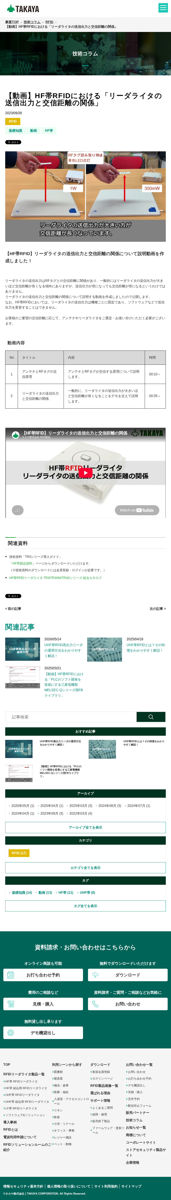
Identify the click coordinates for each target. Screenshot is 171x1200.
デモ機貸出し (137, 1085)
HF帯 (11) (66, 892)
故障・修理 (99, 1114)
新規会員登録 (101, 1071)
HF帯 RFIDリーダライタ (21, 1081)
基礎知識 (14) (22, 892)
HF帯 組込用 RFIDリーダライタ (26, 1088)
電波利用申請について (20, 1137)
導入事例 (10, 1122)
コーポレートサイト (141, 1142)
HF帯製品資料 (22, 563)
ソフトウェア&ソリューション (25, 1115)
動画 (33, 130)
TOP (6, 1064)
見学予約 (134, 1099)
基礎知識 (15, 130)
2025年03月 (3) (80, 806)
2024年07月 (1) (138, 806)
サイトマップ (131, 1186)
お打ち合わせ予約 (139, 1078)
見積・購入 (135, 1092)
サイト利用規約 (106, 1186)
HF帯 (49, 130)
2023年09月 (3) (51, 813)
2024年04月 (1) (22, 813)
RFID (13, 121)
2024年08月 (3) (109, 806)
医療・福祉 (61, 1092)
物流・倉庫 (61, 1085)
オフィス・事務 (64, 1130)
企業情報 (132, 1162)
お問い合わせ (137, 1071)
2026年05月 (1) (22, 806)
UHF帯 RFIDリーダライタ (22, 1094)
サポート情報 (100, 1100)
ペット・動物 (63, 1144)
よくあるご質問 (102, 1107)
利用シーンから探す (67, 1064)
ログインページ (102, 1078)
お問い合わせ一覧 (139, 1064)
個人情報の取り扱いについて (69, 1186)
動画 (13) (45, 892)
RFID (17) (19, 853)
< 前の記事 (13, 608)
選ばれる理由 (100, 1093)
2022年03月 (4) (80, 813)
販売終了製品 (101, 1121)
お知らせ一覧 (136, 1127)
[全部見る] (85, 906)
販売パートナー (137, 1112)
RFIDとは (10, 1129)
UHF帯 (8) (87, 892)
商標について (136, 1135)
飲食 (57, 1117)
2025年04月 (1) (51, 806)
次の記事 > (158, 608)
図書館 (58, 1071)
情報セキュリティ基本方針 (23, 1186)
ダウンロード (100, 1064)
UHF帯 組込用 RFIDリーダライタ (27, 1101)
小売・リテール (64, 1123)
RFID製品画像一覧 (104, 1085)
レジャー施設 (63, 1137)
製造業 (58, 1078)
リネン (58, 1110)
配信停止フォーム (139, 1105)
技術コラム (134, 1120)
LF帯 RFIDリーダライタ (21, 1108)
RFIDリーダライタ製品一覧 (24, 1074)
